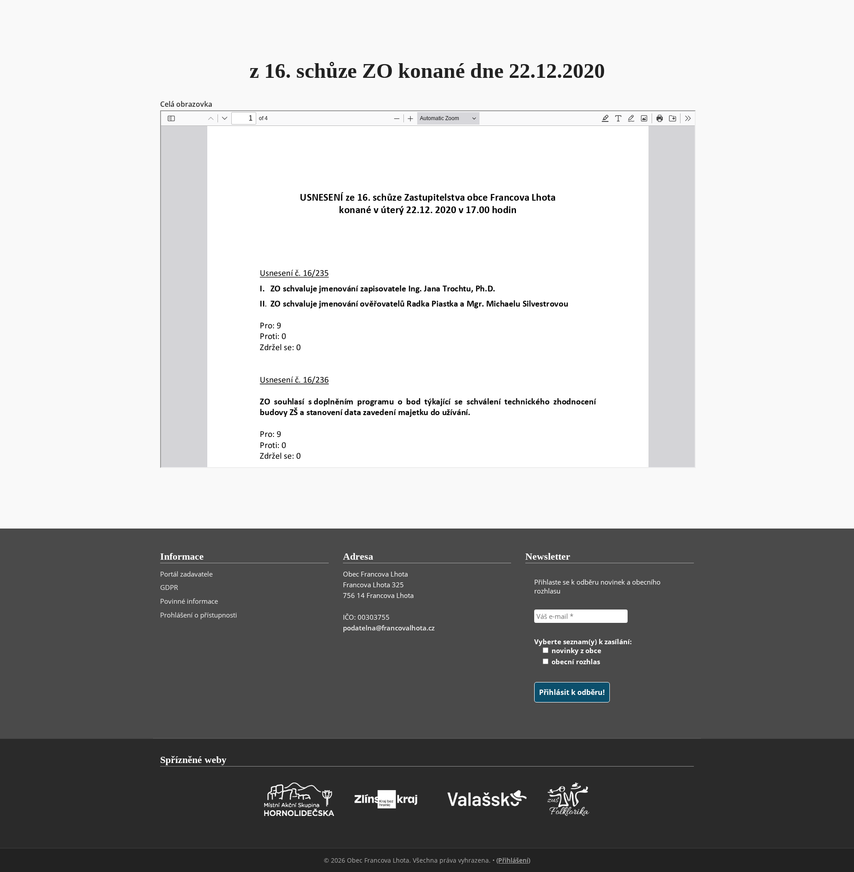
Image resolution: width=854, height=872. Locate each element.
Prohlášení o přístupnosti (198, 614)
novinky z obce (575, 650)
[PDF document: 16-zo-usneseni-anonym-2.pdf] (428, 289)
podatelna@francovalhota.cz (389, 627)
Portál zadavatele (186, 573)
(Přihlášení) (513, 860)
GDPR (169, 587)
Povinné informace (189, 601)
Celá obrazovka (186, 104)
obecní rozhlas (575, 661)
